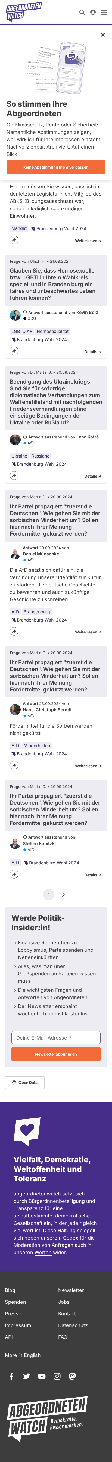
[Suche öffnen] (82, 12)
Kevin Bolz (87, 312)
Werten (43, 1252)
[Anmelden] (93, 12)
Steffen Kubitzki (39, 843)
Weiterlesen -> (88, 240)
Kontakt (67, 1313)
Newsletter (71, 1290)
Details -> (93, 351)
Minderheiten (37, 745)
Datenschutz (73, 1325)
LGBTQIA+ (21, 331)
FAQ (62, 1337)
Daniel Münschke (41, 554)
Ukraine (19, 456)
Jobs (64, 1302)
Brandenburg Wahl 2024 (61, 228)
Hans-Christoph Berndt (47, 709)
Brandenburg (37, 611)
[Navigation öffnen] (104, 12)
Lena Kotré (87, 437)
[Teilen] (14, 240)
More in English (23, 1355)
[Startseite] (24, 12)
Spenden (15, 1302)
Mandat (19, 228)
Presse (13, 1313)
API (9, 1337)
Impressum (18, 1325)
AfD (15, 611)
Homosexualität (53, 331)
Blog (10, 1290)
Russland (41, 456)
